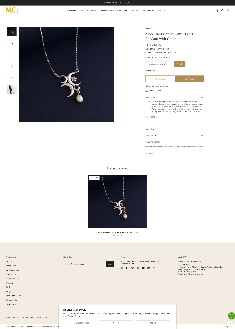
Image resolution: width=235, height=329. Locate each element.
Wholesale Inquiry (14, 270)
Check (179, 64)
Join (110, 264)
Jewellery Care (12, 278)
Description (150, 97)
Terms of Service (13, 296)
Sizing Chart (150, 71)
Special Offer (151, 135)
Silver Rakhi (11, 304)
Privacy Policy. (74, 316)
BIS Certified (28, 317)
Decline (152, 323)
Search (9, 261)
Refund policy (12, 300)
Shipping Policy (57, 317)
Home (147, 29)
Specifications (151, 129)
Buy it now (189, 79)
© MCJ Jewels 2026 (13, 317)
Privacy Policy (42, 317)
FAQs (8, 287)
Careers (9, 283)
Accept (116, 323)
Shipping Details (152, 142)
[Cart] (227, 10)
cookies (41, 327)
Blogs (8, 291)
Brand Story (11, 266)
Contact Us (11, 274)
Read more (150, 117)
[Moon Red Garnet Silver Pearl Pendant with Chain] (117, 201)
